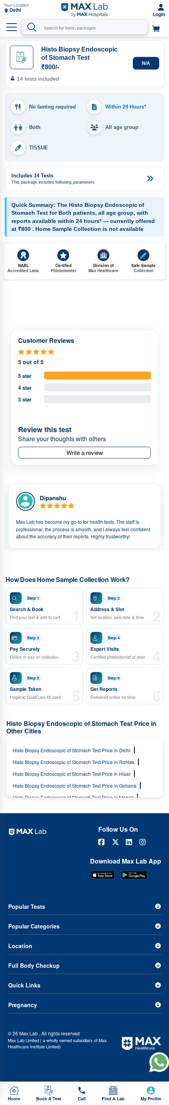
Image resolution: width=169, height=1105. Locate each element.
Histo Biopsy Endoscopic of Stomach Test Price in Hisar (71, 773)
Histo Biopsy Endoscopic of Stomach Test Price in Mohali (73, 797)
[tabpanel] (84, 516)
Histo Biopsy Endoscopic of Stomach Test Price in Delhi (71, 750)
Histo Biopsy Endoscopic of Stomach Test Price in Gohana (74, 785)
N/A (146, 63)
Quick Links (24, 985)
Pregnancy (22, 1005)
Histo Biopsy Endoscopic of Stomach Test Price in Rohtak (73, 762)
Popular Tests (26, 906)
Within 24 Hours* (125, 107)
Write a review (84, 452)
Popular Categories (34, 926)
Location (20, 946)
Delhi (15, 10)
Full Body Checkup (34, 965)
